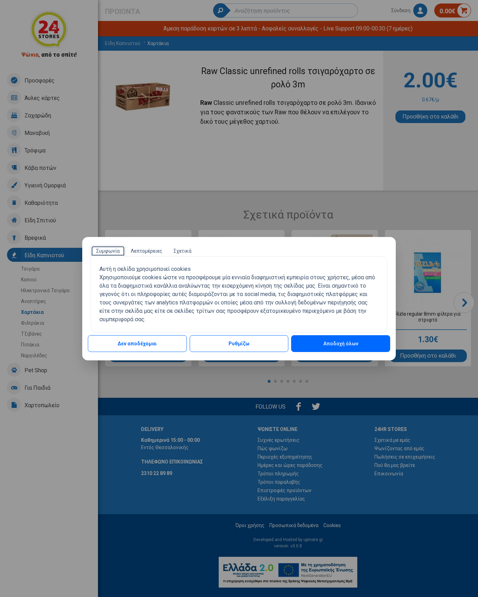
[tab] (108, 251)
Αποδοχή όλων (340, 343)
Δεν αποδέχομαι (137, 343)
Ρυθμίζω (239, 343)
